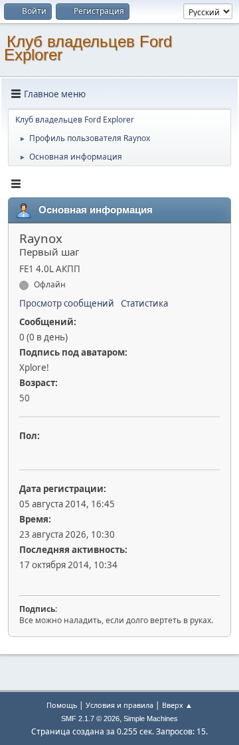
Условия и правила (119, 705)
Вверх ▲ (177, 705)
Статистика (144, 303)
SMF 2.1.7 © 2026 (90, 718)
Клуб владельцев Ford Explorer (88, 48)
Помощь (61, 705)
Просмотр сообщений (66, 303)
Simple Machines (150, 718)
